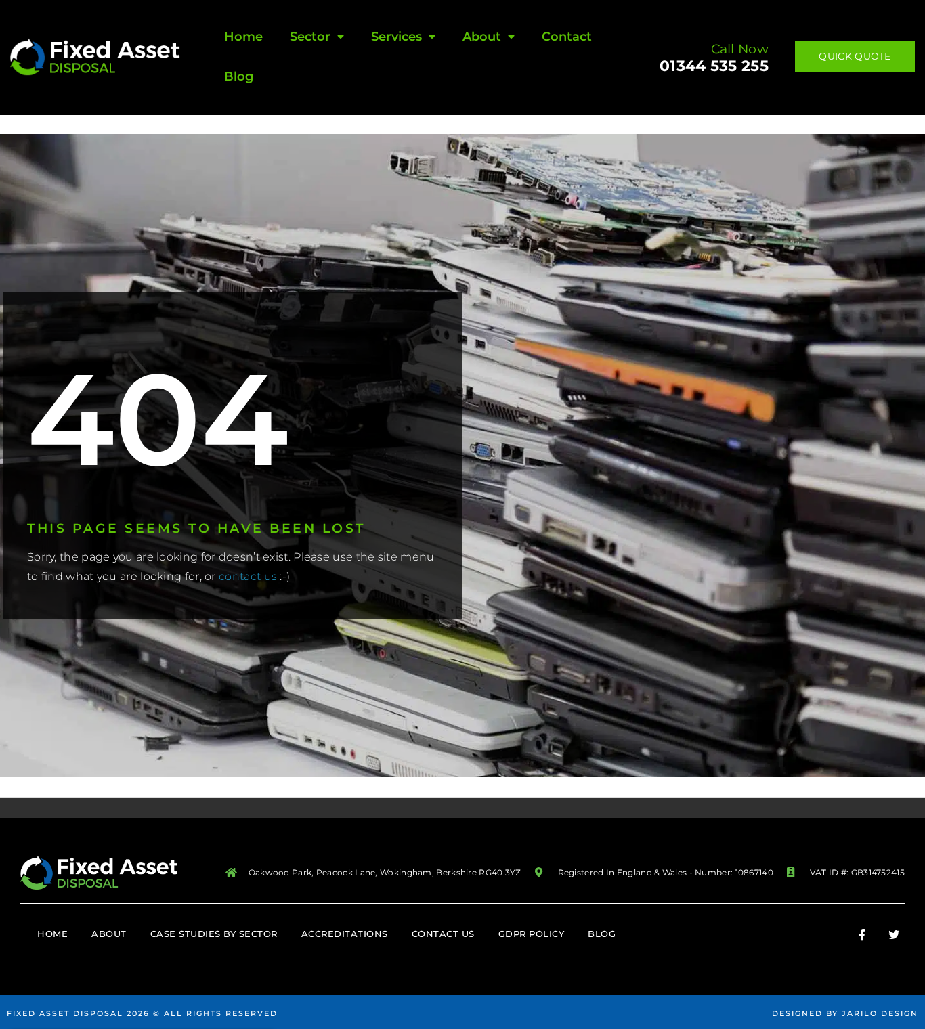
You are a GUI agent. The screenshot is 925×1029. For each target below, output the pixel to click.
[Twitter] (894, 935)
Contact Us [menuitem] (443, 933)
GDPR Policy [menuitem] (531, 933)
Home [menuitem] (243, 36)
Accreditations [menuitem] (344, 933)
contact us (248, 576)
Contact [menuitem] (567, 36)
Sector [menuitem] (310, 36)
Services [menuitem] (396, 36)
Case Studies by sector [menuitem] (214, 933)
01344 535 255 (714, 66)
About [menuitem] (481, 36)
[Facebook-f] (862, 935)
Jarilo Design (880, 1013)
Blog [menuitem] (238, 76)
